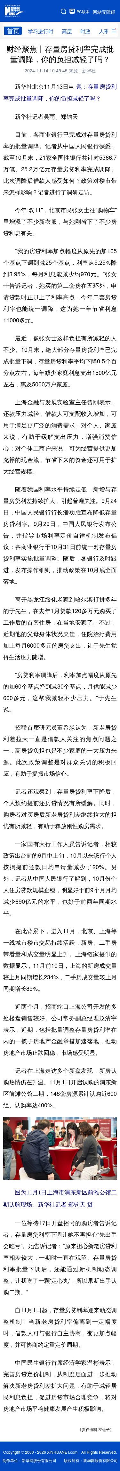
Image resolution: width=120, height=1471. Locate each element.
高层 (67, 31)
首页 (13, 31)
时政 (85, 31)
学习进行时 (40, 31)
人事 (104, 31)
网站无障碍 (104, 12)
